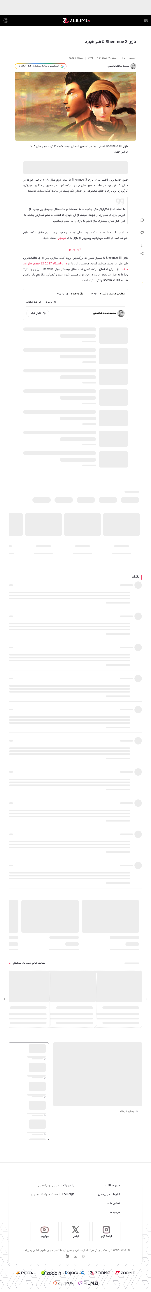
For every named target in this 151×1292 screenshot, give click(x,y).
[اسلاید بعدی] (4, 999)
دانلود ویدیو (75, 249)
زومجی (61, 238)
